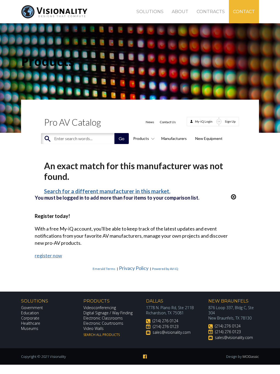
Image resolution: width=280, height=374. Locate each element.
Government (32, 307)
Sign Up (230, 121)
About (180, 11)
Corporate (30, 318)
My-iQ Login (203, 121)
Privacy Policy (133, 268)
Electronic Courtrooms (103, 323)
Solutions (150, 11)
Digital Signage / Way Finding (108, 312)
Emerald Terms (104, 269)
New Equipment (209, 138)
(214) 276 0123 (166, 326)
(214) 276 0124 (165, 320)
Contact (244, 11)
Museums (29, 328)
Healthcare (30, 323)
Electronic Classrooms (103, 318)
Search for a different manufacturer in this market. (107, 191)
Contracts (211, 11)
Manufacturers (174, 138)
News (150, 122)
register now (48, 255)
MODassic (251, 356)
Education (30, 312)
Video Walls (93, 328)
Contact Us (168, 122)
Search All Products (101, 334)
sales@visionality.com (172, 332)
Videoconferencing (99, 307)
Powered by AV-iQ (165, 269)
